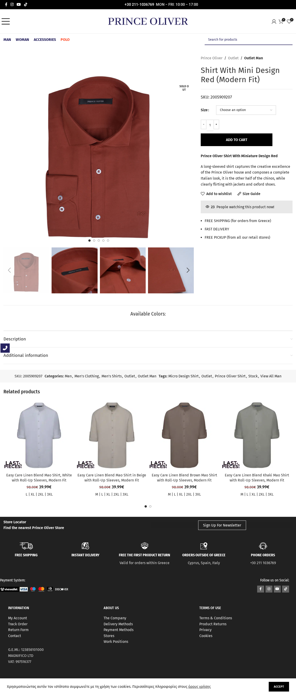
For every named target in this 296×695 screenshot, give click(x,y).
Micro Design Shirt (183, 376)
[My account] (275, 21)
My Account (17, 618)
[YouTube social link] (18, 4)
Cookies (205, 636)
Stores (109, 636)
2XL (41, 494)
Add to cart (236, 140)
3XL (50, 494)
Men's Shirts (112, 376)
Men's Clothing (86, 376)
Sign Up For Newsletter (222, 525)
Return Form (18, 630)
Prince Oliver (211, 58)
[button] (9, 270)
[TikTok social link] (25, 4)
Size (204, 110)
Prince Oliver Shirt (230, 376)
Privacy (205, 630)
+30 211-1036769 (139, 4)
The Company (115, 618)
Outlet (233, 58)
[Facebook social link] (6, 4)
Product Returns (212, 624)
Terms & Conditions (215, 618)
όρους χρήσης (199, 686)
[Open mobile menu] (7, 21)
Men (68, 376)
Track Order (18, 624)
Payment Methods (118, 630)
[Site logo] (148, 21)
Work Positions (116, 641)
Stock (253, 376)
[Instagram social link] (12, 4)
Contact (14, 636)
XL (33, 494)
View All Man (270, 376)
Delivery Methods (118, 624)
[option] (89, 240)
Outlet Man (253, 58)
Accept (279, 686)
